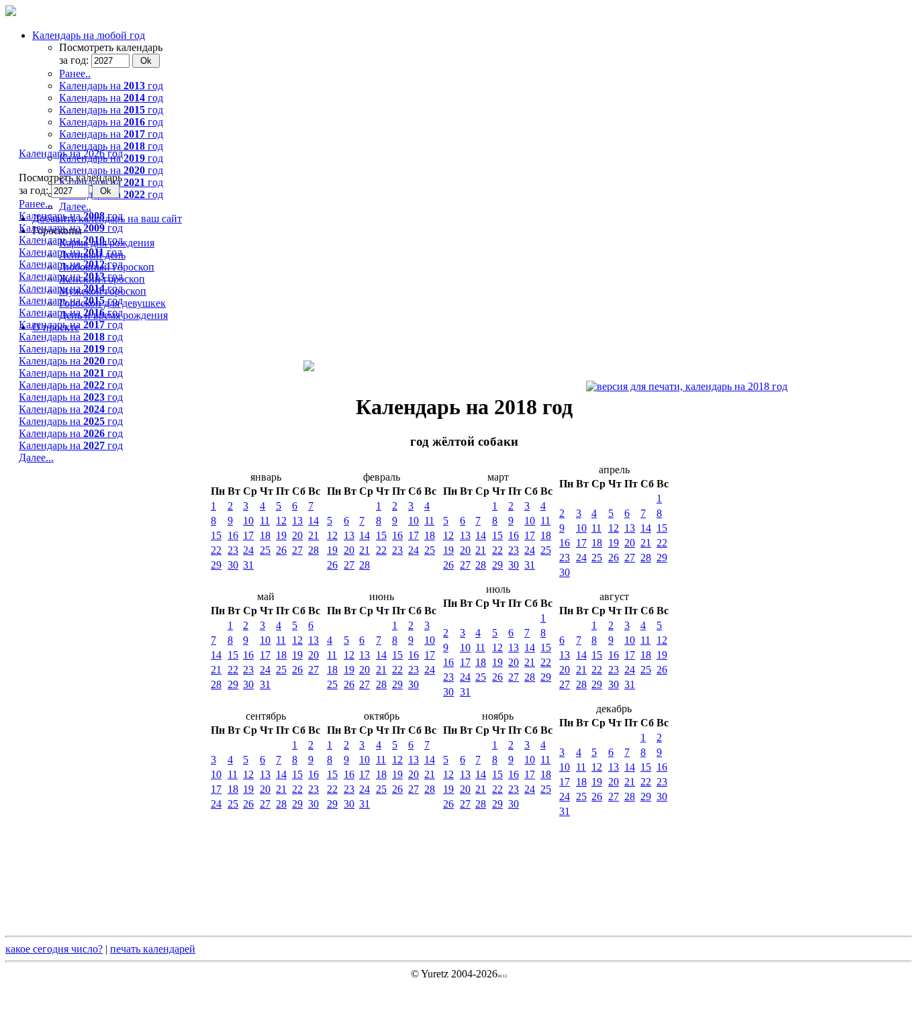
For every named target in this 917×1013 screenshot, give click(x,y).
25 (265, 550)
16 (233, 535)
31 (248, 565)
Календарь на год (71, 216)
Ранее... (36, 203)
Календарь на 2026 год (71, 153)
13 (297, 520)
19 (281, 535)
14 (313, 520)
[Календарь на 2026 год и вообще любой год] (10, 12)
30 (233, 565)
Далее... (36, 457)
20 (297, 535)
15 (216, 535)
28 (313, 550)
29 (216, 565)
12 (281, 520)
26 (281, 550)
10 (248, 520)
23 (233, 550)
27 (297, 550)
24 (248, 550)
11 (265, 520)
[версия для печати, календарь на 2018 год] (686, 387)
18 (265, 535)
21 (313, 535)
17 (248, 535)
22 (216, 550)
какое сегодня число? (54, 949)
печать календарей (152, 949)
